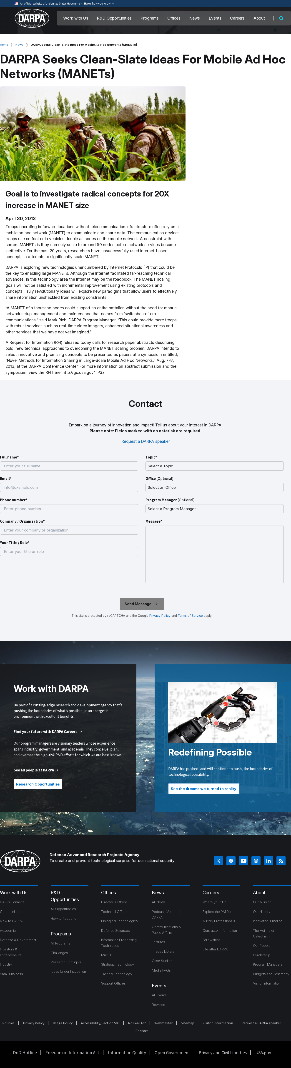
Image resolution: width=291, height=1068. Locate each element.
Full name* (9, 457)
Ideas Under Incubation (68, 971)
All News (159, 902)
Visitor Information (267, 983)
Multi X (106, 955)
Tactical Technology (116, 974)
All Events (159, 995)
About (259, 18)
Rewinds (158, 1005)
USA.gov (263, 1052)
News (194, 18)
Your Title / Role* (15, 542)
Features (158, 942)
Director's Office (114, 902)
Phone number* (14, 499)
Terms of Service (190, 615)
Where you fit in (214, 902)
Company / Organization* (22, 521)
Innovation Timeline (267, 921)
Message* (154, 521)
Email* (6, 478)
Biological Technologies (119, 921)
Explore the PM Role (218, 911)
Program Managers (268, 964)
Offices (174, 18)
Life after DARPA (215, 949)
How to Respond (63, 918)
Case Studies (162, 961)
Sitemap (187, 1023)
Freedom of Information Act (72, 1052)
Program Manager (170, 499)
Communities (10, 911)
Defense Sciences (115, 930)
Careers (237, 18)
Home (4, 44)
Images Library (163, 951)
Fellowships (212, 940)
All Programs (60, 943)
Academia (8, 930)
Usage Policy (63, 1023)
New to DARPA (11, 921)
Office (159, 478)
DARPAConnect (12, 902)
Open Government (172, 1052)
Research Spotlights (66, 962)
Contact (141, 1030)
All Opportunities (63, 909)
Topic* (151, 457)
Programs (149, 18)
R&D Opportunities (114, 18)
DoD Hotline (25, 1052)
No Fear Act (137, 1023)
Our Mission (262, 902)
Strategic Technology (117, 964)
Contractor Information (220, 930)
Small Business (11, 974)
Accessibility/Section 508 (100, 1023)
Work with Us (75, 18)
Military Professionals (219, 921)
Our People (262, 945)
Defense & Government (18, 940)
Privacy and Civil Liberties (223, 1052)
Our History (261, 911)
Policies (8, 1023)
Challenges (59, 953)
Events (215, 18)
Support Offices (113, 983)
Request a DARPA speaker (145, 441)
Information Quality (127, 1052)
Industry (6, 964)
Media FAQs (161, 970)
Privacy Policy (160, 615)
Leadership (261, 955)
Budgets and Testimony (271, 974)
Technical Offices (114, 911)
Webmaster (163, 1023)
